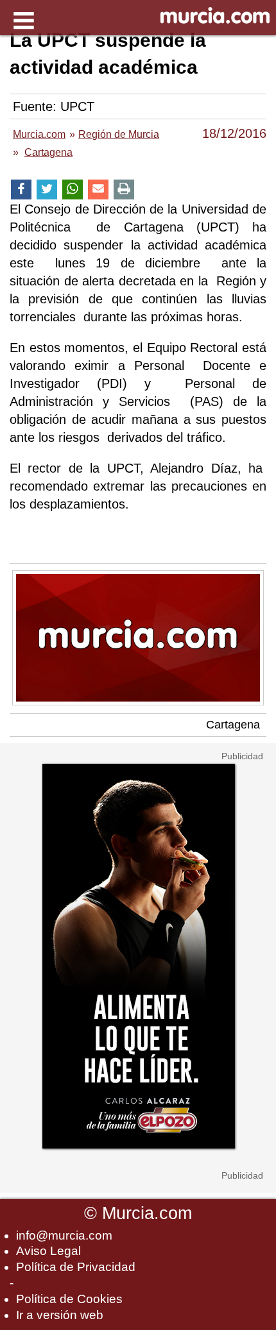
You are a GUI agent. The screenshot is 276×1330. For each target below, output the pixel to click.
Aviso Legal (48, 1251)
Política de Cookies (69, 1299)
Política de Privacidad (75, 1267)
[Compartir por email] (98, 189)
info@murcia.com (64, 1235)
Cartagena (233, 724)
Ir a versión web (59, 1315)
